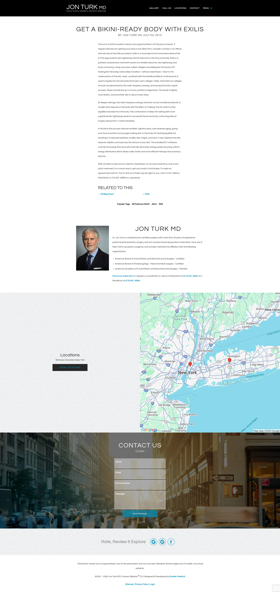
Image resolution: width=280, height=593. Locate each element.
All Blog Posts (107, 194)
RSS (161, 204)
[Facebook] (171, 541)
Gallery (154, 8)
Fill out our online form (123, 276)
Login (152, 584)
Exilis (147, 194)
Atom (154, 204)
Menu (206, 8)
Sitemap (129, 584)
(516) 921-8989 (132, 281)
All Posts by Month (141, 204)
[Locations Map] (210, 362)
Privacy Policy (142, 584)
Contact (195, 8)
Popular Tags (123, 204)
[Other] (162, 541)
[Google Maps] (153, 541)
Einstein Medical (177, 576)
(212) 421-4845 (190, 276)
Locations (180, 8)
